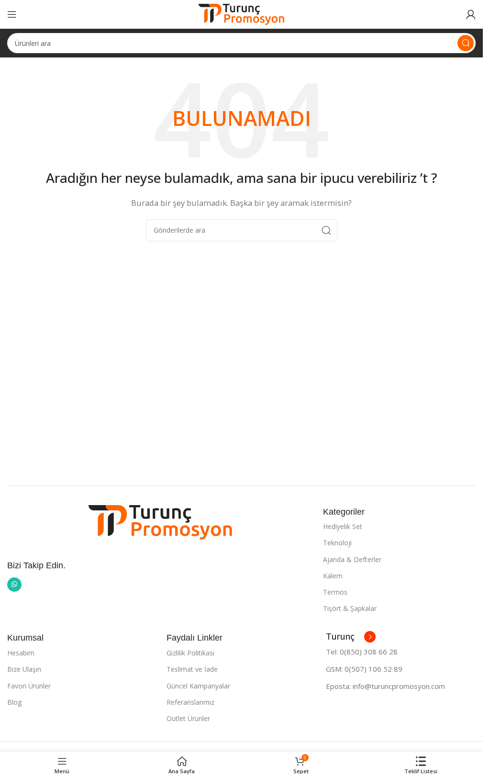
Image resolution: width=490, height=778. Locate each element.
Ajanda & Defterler (352, 559)
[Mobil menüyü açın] (12, 14)
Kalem (333, 575)
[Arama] (465, 43)
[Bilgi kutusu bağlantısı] (351, 637)
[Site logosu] (242, 13)
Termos (335, 592)
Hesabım (20, 652)
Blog (14, 702)
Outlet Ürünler (188, 718)
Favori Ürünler (29, 685)
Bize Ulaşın (24, 669)
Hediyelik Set (342, 526)
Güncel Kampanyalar (198, 685)
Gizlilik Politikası (190, 652)
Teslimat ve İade (192, 669)
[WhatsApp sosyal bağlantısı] (14, 584)
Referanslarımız (190, 702)
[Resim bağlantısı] (160, 521)
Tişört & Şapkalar (350, 608)
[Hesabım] (470, 14)
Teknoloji (337, 542)
